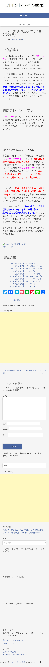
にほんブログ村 (8, 247)
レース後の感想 (15, 300)
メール (6, 429)
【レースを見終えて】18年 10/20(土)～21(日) (25, 268)
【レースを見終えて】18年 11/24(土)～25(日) (25, 276)
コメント (6, 396)
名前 (5, 424)
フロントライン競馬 (18, 662)
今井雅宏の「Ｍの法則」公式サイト (16, 654)
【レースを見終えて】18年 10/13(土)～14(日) (25, 266)
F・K (23, 39)
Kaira (29, 25)
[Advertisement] (24, 337)
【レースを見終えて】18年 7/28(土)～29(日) (24, 279)
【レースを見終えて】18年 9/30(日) (21, 271)
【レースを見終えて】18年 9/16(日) (21, 284)
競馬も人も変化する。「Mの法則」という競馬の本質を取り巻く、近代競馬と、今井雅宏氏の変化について (24, 531)
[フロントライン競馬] (24, 5)
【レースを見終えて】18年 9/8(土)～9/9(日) (24, 281)
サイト (5, 434)
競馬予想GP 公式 (9, 652)
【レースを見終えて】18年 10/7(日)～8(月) (24, 273)
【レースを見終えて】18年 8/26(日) (21, 286)
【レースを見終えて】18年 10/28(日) (21, 263)
